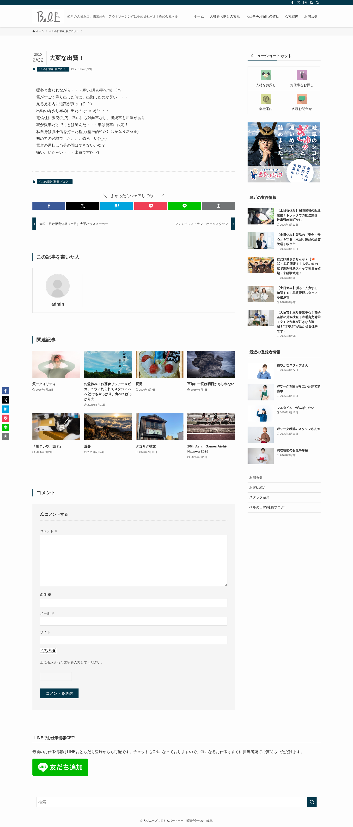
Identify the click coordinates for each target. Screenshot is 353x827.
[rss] (311, 2)
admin (57, 304)
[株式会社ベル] (48, 16)
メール (47, 613)
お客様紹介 (257, 487)
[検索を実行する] (312, 802)
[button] (48, 206)
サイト (45, 632)
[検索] (317, 2)
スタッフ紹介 (259, 497)
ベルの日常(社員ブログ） (53, 69)
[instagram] (305, 2)
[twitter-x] (299, 2)
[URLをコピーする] (218, 206)
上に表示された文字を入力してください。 (72, 662)
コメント (49, 531)
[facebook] (292, 2)
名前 (45, 595)
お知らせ (256, 477)
